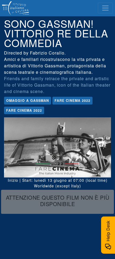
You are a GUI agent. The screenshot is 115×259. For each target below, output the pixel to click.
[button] (57, 202)
